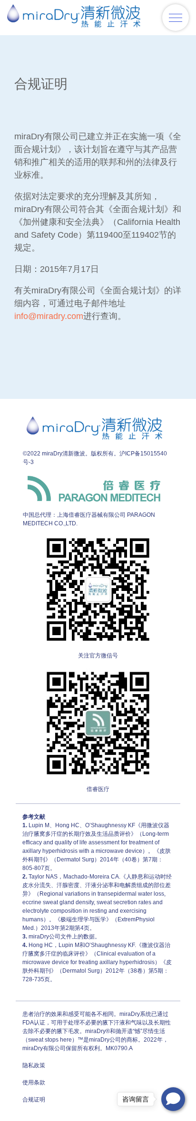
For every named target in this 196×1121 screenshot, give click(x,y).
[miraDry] (73, 17)
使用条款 (33, 1082)
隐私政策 (33, 1065)
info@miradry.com (48, 316)
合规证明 (33, 1099)
